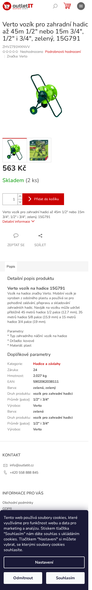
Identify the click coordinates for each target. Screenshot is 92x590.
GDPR (7, 508)
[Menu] (81, 6)
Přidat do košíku (46, 199)
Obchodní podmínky (17, 502)
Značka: (17, 56)
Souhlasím (65, 578)
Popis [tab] (11, 266)
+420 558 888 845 (24, 472)
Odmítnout (23, 578)
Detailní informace (16, 221)
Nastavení (44, 562)
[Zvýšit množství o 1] (19, 196)
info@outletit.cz (22, 465)
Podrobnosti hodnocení (63, 51)
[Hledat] (55, 6)
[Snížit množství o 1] (19, 202)
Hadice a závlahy (46, 363)
